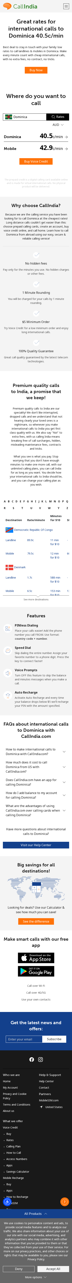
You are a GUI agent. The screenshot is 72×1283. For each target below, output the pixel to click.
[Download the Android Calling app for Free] (36, 971)
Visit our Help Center (36, 845)
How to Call (13, 1152)
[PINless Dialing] (8, 628)
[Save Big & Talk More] (36, 889)
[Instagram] (40, 1059)
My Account (10, 1087)
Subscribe (54, 1039)
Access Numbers (16, 1159)
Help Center (46, 1081)
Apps (9, 1165)
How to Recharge (17, 1197)
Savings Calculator (17, 1171)
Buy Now (36, 70)
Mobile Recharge (13, 1178)
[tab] (5, 501)
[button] (66, 6)
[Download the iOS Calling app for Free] (36, 957)
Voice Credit (10, 1127)
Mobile (10, 553)
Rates (10, 1140)
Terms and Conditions (16, 1104)
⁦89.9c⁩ (30, 540)
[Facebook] (32, 1059)
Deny (18, 1269)
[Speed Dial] (8, 650)
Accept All (53, 1269)
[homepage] (32, 6)
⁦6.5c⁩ (29, 591)
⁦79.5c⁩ (30, 553)
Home (7, 1081)
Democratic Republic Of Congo (33, 530)
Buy (8, 1134)
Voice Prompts (26, 670)
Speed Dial (23, 648)
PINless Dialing (26, 625)
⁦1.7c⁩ (29, 577)
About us (8, 1111)
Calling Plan (13, 1146)
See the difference (36, 921)
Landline (11, 540)
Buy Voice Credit (36, 161)
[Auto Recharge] (8, 695)
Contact (44, 1087)
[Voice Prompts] (8, 673)
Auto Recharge (26, 692)
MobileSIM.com (49, 1100)
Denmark (20, 567)
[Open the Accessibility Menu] (7, 1201)
